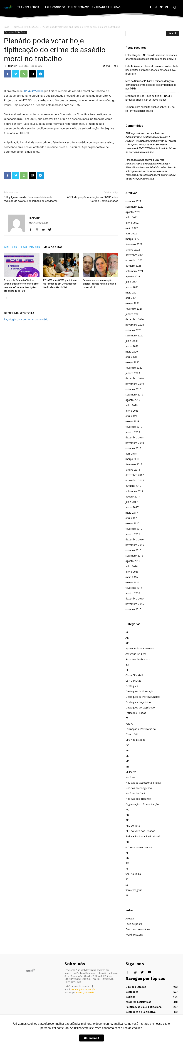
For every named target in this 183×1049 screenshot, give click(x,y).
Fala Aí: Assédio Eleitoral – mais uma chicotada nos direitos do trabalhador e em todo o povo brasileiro (151, 70)
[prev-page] (6, 298)
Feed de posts (133, 924)
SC (126, 879)
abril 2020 (131, 357)
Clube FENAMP (134, 675)
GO (127, 745)
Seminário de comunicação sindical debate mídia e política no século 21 (99, 284)
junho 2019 (132, 410)
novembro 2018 (134, 443)
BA (127, 664)
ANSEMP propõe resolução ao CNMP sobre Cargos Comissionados (92, 199)
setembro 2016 (134, 555)
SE (126, 884)
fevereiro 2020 (133, 367)
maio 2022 (131, 228)
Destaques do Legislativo (140, 707)
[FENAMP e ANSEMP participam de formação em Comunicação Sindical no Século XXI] (61, 265)
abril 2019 (131, 416)
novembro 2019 (134, 383)
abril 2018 (131, 453)
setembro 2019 (134, 394)
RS (126, 868)
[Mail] (45, 230)
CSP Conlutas (133, 680)
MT (127, 766)
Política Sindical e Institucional (142, 836)
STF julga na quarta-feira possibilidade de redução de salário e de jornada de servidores (31, 199)
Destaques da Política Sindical (142, 696)
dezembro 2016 (134, 539)
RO (127, 863)
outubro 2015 (133, 609)
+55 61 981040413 (85, 992)
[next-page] (12, 298)
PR (127, 841)
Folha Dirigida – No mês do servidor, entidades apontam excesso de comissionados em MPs (151, 57)
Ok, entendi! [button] (91, 1037)
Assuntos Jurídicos (136, 653)
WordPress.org (134, 934)
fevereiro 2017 (133, 528)
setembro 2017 (134, 491)
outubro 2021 (133, 265)
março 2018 (132, 459)
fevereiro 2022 (133, 244)
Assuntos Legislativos (137, 659)
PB (127, 815)
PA (127, 809)
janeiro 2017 (132, 534)
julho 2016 (131, 566)
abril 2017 (131, 518)
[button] (174, 7)
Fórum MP (131, 734)
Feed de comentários (137, 929)
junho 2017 (132, 507)
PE (126, 820)
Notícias (130, 777)
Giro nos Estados (135, 739)
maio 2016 (131, 577)
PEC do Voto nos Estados (140, 831)
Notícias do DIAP (135, 793)
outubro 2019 (133, 389)
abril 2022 (131, 233)
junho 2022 (132, 222)
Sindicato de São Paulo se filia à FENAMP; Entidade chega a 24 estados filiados (148, 97)
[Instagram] (156, 7)
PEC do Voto (132, 825)
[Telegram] (40, 73)
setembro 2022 (134, 206)
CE (126, 670)
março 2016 (132, 582)
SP (126, 895)
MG (127, 755)
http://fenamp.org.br (38, 223)
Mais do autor (52, 247)
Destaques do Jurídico (138, 702)
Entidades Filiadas (135, 713)
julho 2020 (131, 341)
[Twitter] (161, 7)
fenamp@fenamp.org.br (83, 989)
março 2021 (132, 303)
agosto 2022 (132, 212)
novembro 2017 (134, 480)
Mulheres (130, 772)
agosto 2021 (132, 276)
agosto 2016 (132, 561)
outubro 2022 (133, 201)
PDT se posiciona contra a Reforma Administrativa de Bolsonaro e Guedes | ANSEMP (147, 137)
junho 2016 (132, 571)
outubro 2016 (133, 550)
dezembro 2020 (134, 319)
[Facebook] (150, 7)
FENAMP (12, 65)
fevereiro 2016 (133, 587)
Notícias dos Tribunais (138, 798)
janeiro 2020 (132, 373)
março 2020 (132, 362)
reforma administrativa (138, 847)
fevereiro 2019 (133, 426)
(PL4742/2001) (33, 91)
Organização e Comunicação (142, 804)
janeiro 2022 (132, 249)
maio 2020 (131, 351)
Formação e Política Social (26, 26)
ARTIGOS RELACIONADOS (22, 247)
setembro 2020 (134, 335)
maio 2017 (131, 512)
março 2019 (132, 421)
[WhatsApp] (24, 73)
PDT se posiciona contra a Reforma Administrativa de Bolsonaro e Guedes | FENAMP (147, 163)
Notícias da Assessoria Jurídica (143, 782)
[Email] (32, 73)
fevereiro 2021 (133, 308)
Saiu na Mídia (133, 874)
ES (126, 718)
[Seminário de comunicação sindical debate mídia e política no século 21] (100, 265)
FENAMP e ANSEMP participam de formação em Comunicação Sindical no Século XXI (59, 284)
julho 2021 (131, 281)
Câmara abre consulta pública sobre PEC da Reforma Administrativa (150, 109)
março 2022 (132, 239)
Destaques (131, 686)
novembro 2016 (134, 545)
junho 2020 (132, 346)
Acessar (130, 918)
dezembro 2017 (134, 475)
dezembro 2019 (134, 378)
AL (126, 632)
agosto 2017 (132, 496)
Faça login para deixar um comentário (26, 319)
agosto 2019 (132, 400)
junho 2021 (132, 287)
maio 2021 (131, 292)
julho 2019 (131, 405)
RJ (126, 852)
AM (127, 637)
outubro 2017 (133, 485)
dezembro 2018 (134, 437)
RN (127, 857)
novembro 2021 (134, 260)
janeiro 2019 (132, 432)
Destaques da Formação (139, 691)
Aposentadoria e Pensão (139, 648)
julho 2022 (131, 217)
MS (127, 761)
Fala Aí (129, 723)
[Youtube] (167, 7)
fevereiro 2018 (133, 464)
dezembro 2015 (134, 598)
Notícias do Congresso (138, 788)
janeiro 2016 (132, 593)
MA (127, 750)
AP (127, 643)
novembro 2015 (134, 604)
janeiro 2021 (132, 314)
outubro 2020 (133, 330)
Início (6, 26)
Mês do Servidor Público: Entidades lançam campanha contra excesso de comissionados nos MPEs (150, 85)
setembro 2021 (134, 271)
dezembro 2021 (134, 255)
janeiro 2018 (132, 469)
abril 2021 (131, 298)
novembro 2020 (134, 324)
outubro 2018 (133, 448)
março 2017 (132, 523)
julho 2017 (131, 502)
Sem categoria (133, 890)
